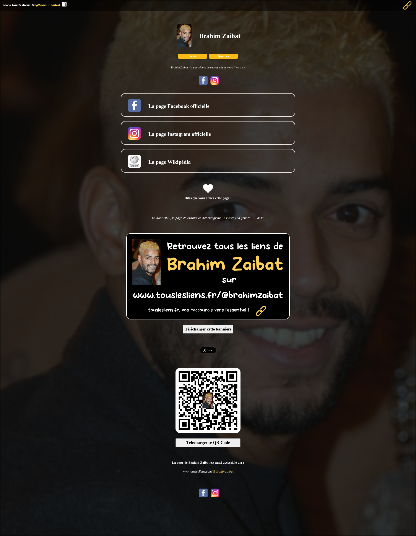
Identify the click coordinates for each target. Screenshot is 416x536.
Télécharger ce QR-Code (208, 442)
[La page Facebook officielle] (202, 83)
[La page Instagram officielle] (213, 83)
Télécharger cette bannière (208, 329)
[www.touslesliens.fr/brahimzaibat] (208, 318)
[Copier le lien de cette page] (64, 4)
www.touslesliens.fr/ (31, 5)
